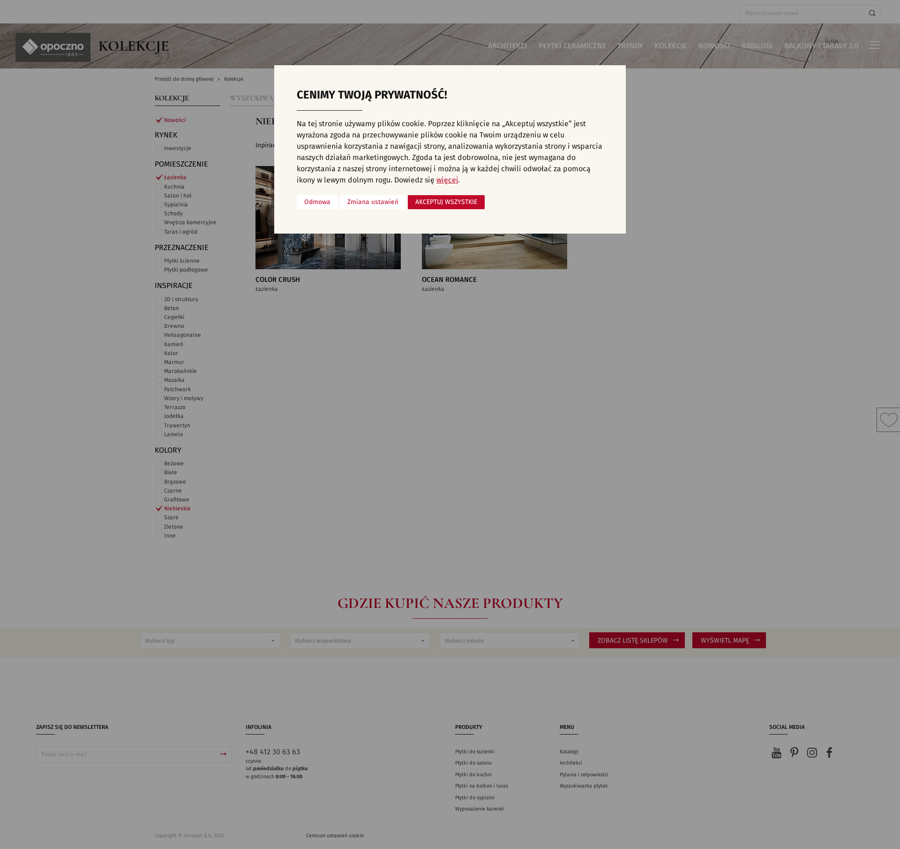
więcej (447, 180)
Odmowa (317, 202)
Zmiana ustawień (372, 202)
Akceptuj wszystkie (446, 202)
